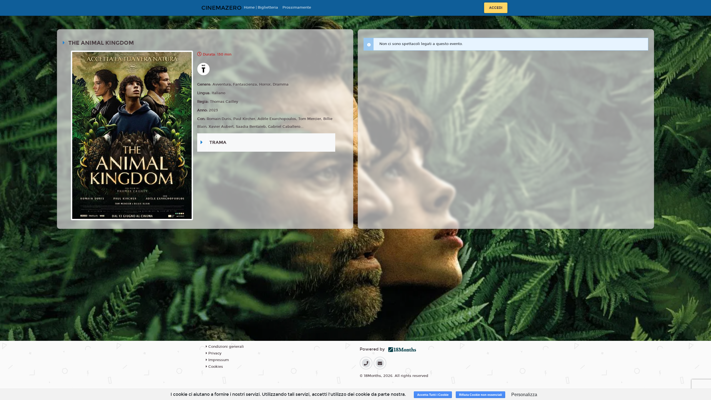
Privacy (214, 353)
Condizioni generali (225, 346)
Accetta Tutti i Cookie (433, 394)
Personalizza (524, 394)
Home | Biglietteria (261, 7)
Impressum (218, 360)
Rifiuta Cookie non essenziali (480, 394)
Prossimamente (296, 7)
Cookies (215, 366)
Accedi (495, 8)
